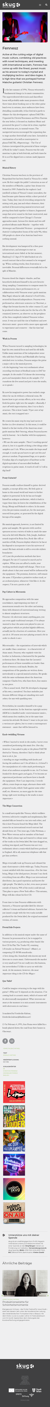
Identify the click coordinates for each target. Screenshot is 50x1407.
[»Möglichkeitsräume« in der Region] (25, 1283)
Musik (10, 1048)
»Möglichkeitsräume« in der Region (23, 1302)
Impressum (25, 1383)
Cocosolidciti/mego (10, 1073)
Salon (25, 1380)
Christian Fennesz (10, 1071)
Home (5, 1048)
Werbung (25, 1379)
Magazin (25, 1376)
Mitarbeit (25, 1377)
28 (4, 1069)
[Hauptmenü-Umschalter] (40, 5)
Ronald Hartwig (9, 1055)
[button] (46, 5)
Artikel (17, 1048)
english (6, 1075)
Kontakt (25, 1381)
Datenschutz (25, 1384)
